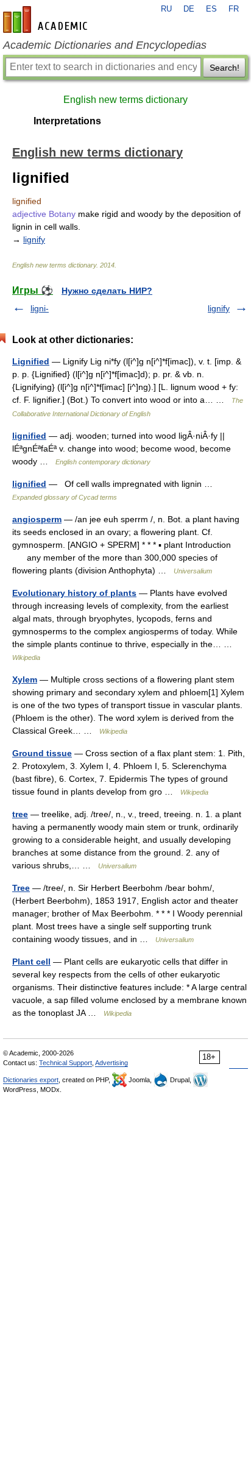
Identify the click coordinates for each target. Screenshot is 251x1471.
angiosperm (37, 519)
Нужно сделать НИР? (107, 291)
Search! (224, 68)
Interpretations (67, 121)
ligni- (39, 308)
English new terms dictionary (125, 99)
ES (211, 9)
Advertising (111, 1062)
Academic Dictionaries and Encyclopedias (105, 45)
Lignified (30, 361)
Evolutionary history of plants (74, 593)
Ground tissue (42, 753)
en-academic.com (47, 19)
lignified (29, 436)
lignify (34, 239)
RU (166, 9)
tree (20, 814)
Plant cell (31, 961)
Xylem (24, 679)
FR (233, 9)
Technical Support (65, 1062)
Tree (21, 888)
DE (188, 9)
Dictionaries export (30, 1079)
